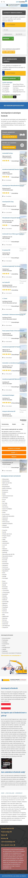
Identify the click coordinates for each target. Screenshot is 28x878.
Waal (3, 614)
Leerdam (4, 537)
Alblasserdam (5, 479)
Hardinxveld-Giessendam (8, 516)
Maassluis (4, 548)
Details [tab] (14, 424)
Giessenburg (5, 507)
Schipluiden (5, 598)
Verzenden (6, 38)
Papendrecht (5, 571)
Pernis (3, 572)
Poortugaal (5, 578)
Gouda (3, 512)
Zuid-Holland (10, 793)
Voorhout (4, 610)
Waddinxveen (5, 616)
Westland (4, 620)
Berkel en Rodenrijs (6, 488)
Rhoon (3, 581)
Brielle (3, 494)
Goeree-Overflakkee (7, 508)
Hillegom (4, 525)
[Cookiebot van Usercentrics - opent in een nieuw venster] (20, 420)
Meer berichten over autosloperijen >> (11, 655)
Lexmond (4, 545)
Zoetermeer (5, 623)
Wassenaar (4, 618)
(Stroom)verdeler (6, 638)
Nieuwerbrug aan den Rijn (8, 554)
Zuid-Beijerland (6, 625)
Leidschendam (5, 543)
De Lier (4, 499)
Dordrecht (4, 505)
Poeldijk (4, 576)
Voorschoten (5, 612)
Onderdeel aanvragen (9, 78)
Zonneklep (4, 642)
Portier (4, 645)
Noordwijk (4, 559)
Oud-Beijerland (5, 569)
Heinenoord (5, 518)
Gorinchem (4, 510)
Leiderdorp (4, 541)
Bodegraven (5, 492)
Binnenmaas (5, 490)
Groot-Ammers (5, 514)
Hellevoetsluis (5, 521)
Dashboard (4, 651)
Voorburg (4, 609)
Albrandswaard (5, 481)
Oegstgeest (5, 565)
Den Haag (4, 503)
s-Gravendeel (5, 590)
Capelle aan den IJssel (7, 495)
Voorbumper (5, 640)
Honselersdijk (5, 527)
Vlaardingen (5, 607)
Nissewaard (5, 558)
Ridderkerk (4, 583)
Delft (3, 501)
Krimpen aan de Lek (7, 534)
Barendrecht (5, 484)
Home (2, 793)
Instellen (13, 452)
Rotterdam (5, 586)
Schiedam (4, 596)
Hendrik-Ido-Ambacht (7, 523)
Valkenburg (5, 605)
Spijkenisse (4, 603)
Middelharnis (5, 550)
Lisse (3, 547)
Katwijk (4, 532)
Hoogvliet (4, 530)
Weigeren (14, 456)
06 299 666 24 (24, 5)
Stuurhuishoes (5, 643)
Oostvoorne (5, 567)
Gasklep (4, 649)
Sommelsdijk (5, 601)
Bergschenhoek (6, 486)
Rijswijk (4, 585)
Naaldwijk (4, 552)
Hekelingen (5, 520)
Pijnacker (4, 574)
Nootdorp (4, 561)
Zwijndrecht (5, 627)
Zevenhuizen (5, 622)
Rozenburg (4, 588)
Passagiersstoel (6, 647)
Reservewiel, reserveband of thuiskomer (12, 653)
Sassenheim (5, 594)
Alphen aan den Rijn (7, 483)
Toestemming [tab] (5, 424)
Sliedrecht (4, 599)
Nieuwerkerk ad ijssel (7, 556)
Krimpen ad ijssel (6, 535)
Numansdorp (5, 563)
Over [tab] (23, 424)
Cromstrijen (5, 497)
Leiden (3, 539)
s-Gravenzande (5, 592)
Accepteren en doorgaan (14, 448)
